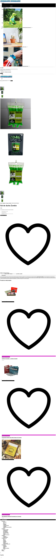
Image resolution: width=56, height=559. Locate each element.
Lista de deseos (4, 519)
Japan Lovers (5, 543)
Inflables (4, 524)
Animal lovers (5, 530)
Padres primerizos (6, 534)
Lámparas (5, 546)
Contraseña (2, 70)
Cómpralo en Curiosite (10, 380)
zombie (21, 273)
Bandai (4, 539)
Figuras (4, 540)
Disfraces (4, 523)
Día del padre (5, 532)
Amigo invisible (8, 203)
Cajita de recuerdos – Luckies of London (9, 358)
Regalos (3, 9)
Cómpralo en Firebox (10, 459)
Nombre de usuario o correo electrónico (5, 69)
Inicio (1, 203)
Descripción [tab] (4, 275)
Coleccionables (4, 538)
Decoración (3, 544)
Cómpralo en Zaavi (3, 215)
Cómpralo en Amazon (10, 301)
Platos (4, 547)
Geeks (4, 533)
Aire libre (4, 3)
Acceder (2, 73)
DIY (3, 4)
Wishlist (3, 550)
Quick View (4, 301)
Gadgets (3, 535)
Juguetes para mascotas (7, 527)
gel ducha (18, 273)
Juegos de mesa (5, 6)
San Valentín (5, 531)
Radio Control (5, 537)
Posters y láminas (6, 548)
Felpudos (4, 545)
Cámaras (4, 536)
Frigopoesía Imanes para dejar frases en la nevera (11, 437)
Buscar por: (1, 80)
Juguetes (4, 7)
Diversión (3, 521)
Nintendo (4, 541)
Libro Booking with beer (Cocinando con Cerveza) (11, 516)
